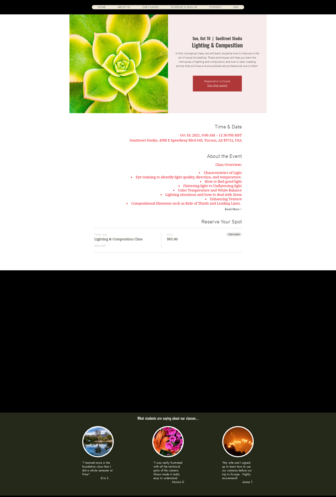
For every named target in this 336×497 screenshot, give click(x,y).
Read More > (233, 209)
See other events (217, 85)
